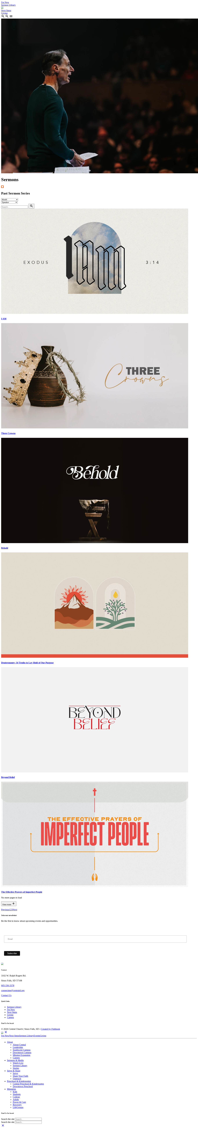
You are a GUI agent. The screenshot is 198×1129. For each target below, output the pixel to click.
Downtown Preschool (23, 1086)
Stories (16, 1068)
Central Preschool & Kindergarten (28, 1084)
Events (37, 1035)
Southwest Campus (21, 1050)
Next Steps (6, 10)
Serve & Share (13, 1071)
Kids (15, 1091)
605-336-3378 (7, 985)
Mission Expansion (21, 1055)
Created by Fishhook (50, 1029)
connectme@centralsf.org (12, 990)
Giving (4, 13)
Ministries (11, 1089)
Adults (16, 1099)
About (10, 1042)
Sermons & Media (15, 1060)
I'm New (5, 2)
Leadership (18, 1047)
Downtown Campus (22, 1052)
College (16, 1097)
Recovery (17, 1104)
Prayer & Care (19, 1102)
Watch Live (18, 1063)
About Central (19, 1044)
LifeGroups (18, 1107)
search (3, 16)
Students (17, 1094)
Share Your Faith (20, 1076)
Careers (10, 1017)
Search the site (7, 1119)
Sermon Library (8, 5)
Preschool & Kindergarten (19, 1081)
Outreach (17, 1078)
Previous (5, 909)
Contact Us (6, 995)
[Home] (2, 8)
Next (15, 909)
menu (11, 16)
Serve (15, 1073)
